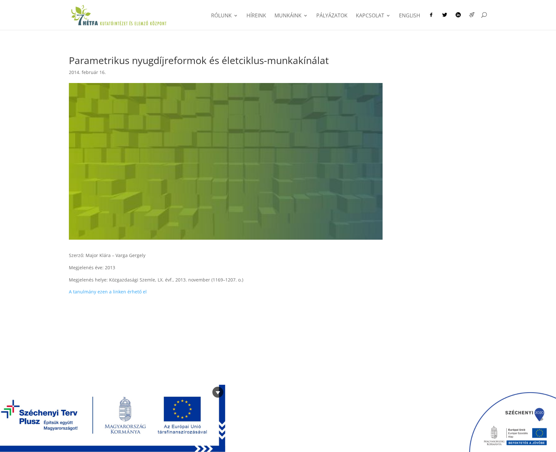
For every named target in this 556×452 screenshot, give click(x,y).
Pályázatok (332, 16)
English (409, 16)
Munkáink (287, 16)
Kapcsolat (370, 16)
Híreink (256, 16)
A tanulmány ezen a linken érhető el (108, 292)
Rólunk (221, 16)
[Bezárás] (217, 392)
